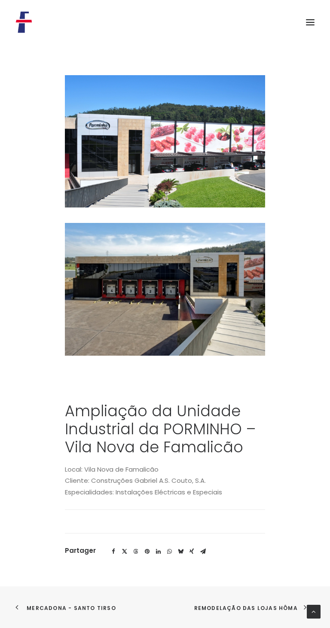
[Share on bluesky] (180, 551)
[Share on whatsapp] (169, 551)
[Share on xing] (191, 551)
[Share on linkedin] (158, 551)
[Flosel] (24, 22)
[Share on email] (203, 551)
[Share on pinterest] (147, 551)
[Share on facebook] (113, 551)
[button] (310, 22)
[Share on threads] (136, 551)
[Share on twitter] (124, 551)
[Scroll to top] (314, 611)
